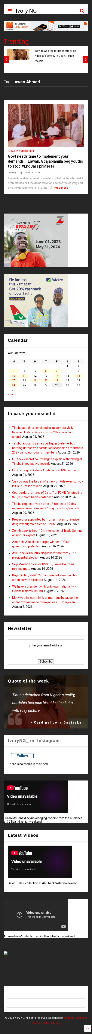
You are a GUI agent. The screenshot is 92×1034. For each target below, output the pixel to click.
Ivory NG (26, 11)
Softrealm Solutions (75, 1017)
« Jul (10, 394)
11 (24, 375)
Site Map (37, 1023)
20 (46, 380)
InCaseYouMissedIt (21, 151)
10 (13, 375)
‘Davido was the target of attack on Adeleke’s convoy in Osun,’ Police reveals (55, 56)
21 (56, 380)
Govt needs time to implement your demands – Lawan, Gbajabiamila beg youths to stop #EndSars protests (45, 161)
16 (78, 375)
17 (13, 380)
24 (13, 385)
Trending (16, 41)
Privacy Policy (52, 1023)
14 (56, 375)
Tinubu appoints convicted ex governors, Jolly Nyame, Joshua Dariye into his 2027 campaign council (43, 432)
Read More (60, 187)
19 (35, 380)
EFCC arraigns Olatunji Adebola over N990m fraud (45, 470)
